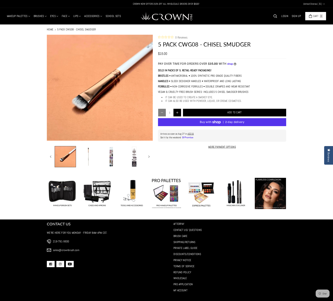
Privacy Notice (182, 260)
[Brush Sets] (62, 193)
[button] (18, 16)
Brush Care (180, 236)
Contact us (59, 224)
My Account (180, 290)
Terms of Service (184, 266)
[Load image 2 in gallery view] (88, 156)
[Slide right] (149, 156)
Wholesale (180, 278)
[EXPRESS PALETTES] (201, 193)
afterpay (178, 224)
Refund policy (182, 272)
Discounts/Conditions (187, 254)
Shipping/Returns (184, 242)
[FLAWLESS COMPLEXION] (270, 193)
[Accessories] (131, 193)
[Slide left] (50, 156)
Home (50, 29)
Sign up (296, 16)
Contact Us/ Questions (187, 230)
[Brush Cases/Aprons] (97, 193)
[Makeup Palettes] (166, 193)
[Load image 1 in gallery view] (65, 156)
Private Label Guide (185, 248)
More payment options (222, 147)
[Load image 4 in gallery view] (134, 156)
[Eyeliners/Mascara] (235, 193)
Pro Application (183, 284)
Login (284, 16)
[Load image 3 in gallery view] (111, 156)
